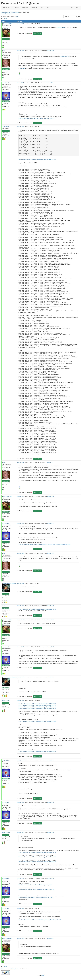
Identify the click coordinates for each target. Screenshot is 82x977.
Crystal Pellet (5, 126)
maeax (3, 605)
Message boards (5, 12)
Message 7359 (20, 677)
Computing (25, 7)
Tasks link (22, 68)
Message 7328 (20, 23)
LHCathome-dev (7, 8)
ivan (4, 50)
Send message (5, 39)
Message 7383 (20, 878)
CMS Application (15, 12)
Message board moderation (7, 13)
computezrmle (5, 83)
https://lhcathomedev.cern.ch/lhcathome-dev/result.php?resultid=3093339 (37, 708)
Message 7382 (20, 832)
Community (34, 7)
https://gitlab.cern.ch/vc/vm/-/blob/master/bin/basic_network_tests (35, 885)
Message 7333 (20, 50)
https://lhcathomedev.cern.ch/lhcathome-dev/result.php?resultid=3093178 (37, 852)
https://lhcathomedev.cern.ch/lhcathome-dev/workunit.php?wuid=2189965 (37, 609)
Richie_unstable (6, 700)
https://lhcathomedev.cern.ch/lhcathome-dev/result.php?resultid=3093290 (37, 707)
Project (17, 7)
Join (72, 7)
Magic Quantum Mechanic (9, 583)
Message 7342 (20, 523)
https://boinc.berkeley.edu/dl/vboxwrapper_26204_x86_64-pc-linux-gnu (36, 118)
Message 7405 (20, 938)
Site (48, 7)
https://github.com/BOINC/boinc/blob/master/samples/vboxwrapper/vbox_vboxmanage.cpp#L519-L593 (44, 544)
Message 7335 (20, 126)
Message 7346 (20, 553)
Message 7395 (20, 908)
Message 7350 (20, 605)
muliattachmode (61, 27)
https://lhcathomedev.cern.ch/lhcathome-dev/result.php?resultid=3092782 (37, 751)
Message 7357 (20, 646)
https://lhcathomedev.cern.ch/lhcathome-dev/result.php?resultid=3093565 (37, 721)
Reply (35, 33)
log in (17, 16)
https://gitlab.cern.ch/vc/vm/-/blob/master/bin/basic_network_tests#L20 (36, 889)
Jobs (42, 7)
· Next (5, 18)
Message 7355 (20, 619)
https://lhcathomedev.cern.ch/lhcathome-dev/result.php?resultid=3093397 (37, 857)
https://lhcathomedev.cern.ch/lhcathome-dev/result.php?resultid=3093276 (37, 705)
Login (77, 7)
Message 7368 (20, 760)
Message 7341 (20, 496)
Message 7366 (20, 700)
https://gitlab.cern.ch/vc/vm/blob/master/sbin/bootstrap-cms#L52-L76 (35, 897)
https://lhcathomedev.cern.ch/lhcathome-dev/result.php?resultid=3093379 (37, 861)
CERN (42, 975)
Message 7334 (20, 82)
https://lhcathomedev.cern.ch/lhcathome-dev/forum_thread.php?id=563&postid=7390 (39, 920)
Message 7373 (20, 802)
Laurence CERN (7, 24)
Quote (39, 33)
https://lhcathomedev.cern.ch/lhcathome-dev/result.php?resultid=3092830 (37, 159)
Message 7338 (20, 462)
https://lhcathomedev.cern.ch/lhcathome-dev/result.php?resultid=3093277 (37, 704)
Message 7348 (20, 583)
